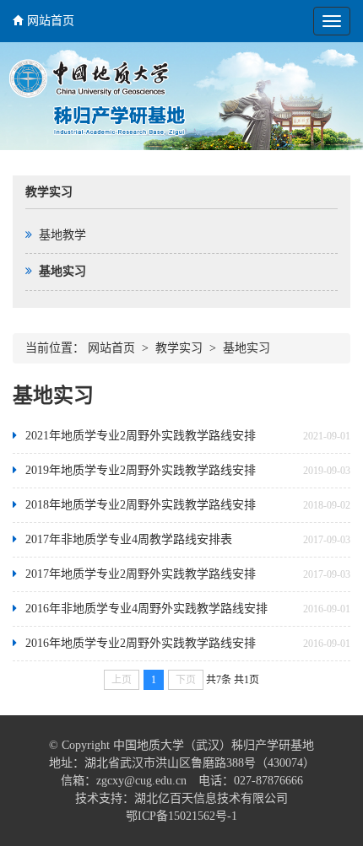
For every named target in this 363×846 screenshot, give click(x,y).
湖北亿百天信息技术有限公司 (211, 798)
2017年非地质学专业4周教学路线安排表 (128, 539)
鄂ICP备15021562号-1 (181, 816)
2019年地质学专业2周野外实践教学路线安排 (140, 470)
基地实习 (246, 348)
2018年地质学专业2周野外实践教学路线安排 (140, 504)
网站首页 (50, 20)
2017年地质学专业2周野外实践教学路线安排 (140, 574)
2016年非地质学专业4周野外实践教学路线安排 (146, 608)
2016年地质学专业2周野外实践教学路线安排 (140, 643)
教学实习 (179, 348)
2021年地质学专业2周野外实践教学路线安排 (140, 435)
